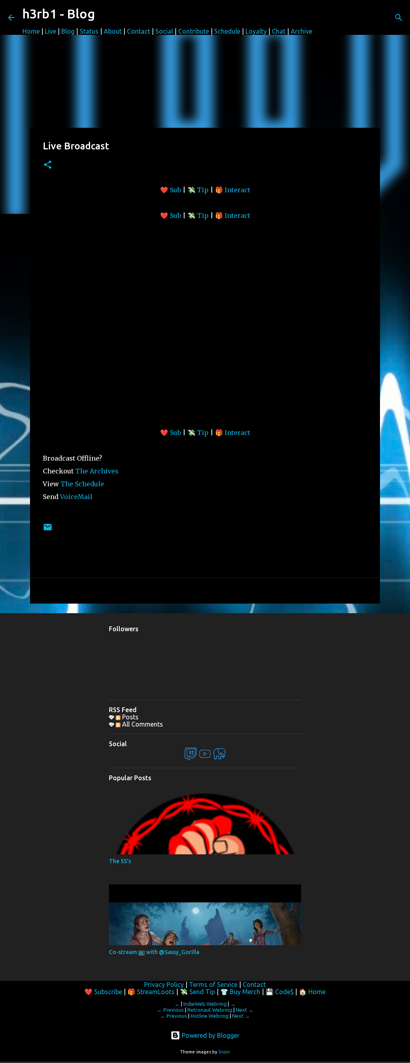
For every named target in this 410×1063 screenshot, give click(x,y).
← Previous (170, 1010)
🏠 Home (312, 991)
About (113, 31)
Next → (244, 1010)
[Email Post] (47, 530)
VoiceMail (76, 497)
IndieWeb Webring (205, 1004)
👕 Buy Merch (240, 991)
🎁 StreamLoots (151, 991)
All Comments (142, 724)
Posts (130, 717)
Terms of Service (213, 984)
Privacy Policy (164, 984)
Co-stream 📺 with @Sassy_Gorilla (154, 952)
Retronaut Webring (209, 1010)
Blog (67, 31)
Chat (278, 31)
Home (31, 31)
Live (50, 31)
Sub (176, 190)
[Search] (399, 17)
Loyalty (256, 31)
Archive (301, 31)
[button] (47, 165)
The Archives (97, 471)
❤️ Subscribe (103, 991)
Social (164, 31)
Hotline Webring (210, 1016)
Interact (237, 190)
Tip (203, 190)
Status (89, 31)
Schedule (227, 31)
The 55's (120, 861)
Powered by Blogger (209, 1035)
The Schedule (82, 484)
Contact (138, 31)
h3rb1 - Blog (58, 13)
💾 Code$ (279, 991)
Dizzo (224, 1051)
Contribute (193, 31)
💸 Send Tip (197, 991)
